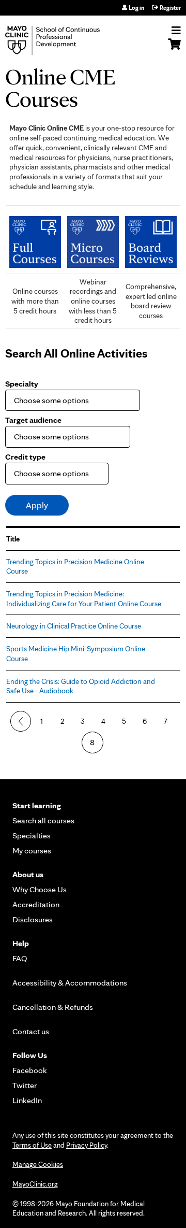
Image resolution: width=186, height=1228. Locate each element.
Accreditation (35, 904)
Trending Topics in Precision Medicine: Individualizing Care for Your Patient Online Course (83, 598)
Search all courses (43, 820)
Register (170, 8)
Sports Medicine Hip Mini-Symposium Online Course (75, 653)
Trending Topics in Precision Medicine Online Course (75, 566)
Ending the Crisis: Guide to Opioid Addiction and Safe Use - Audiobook (80, 686)
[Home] (64, 40)
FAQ (19, 958)
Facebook (29, 1070)
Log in (136, 8)
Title (13, 538)
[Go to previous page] (20, 721)
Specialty (21, 384)
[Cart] (174, 49)
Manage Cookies (37, 1164)
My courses (31, 850)
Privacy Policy (86, 1145)
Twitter (24, 1085)
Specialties (31, 835)
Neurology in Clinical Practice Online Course (73, 625)
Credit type (25, 457)
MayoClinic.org (35, 1184)
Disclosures (32, 919)
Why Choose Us (39, 889)
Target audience (33, 420)
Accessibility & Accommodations (69, 983)
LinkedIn (27, 1100)
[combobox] (65, 400)
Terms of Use (32, 1145)
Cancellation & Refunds (52, 1007)
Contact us (30, 1031)
